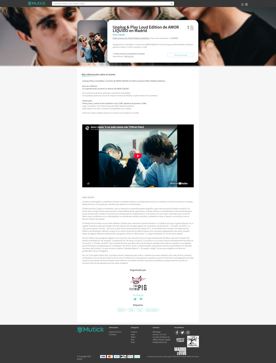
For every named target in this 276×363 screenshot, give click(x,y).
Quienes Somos (115, 331)
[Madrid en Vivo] (193, 341)
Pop (140, 309)
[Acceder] (242, 4)
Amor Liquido (152, 309)
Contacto (112, 334)
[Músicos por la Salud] (180, 340)
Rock (133, 342)
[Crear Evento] (246, 4)
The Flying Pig (129, 56)
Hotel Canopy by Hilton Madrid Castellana (131, 38)
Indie (131, 309)
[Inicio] (38, 3)
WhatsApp (157, 331)
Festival (134, 331)
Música (121, 309)
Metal (133, 337)
